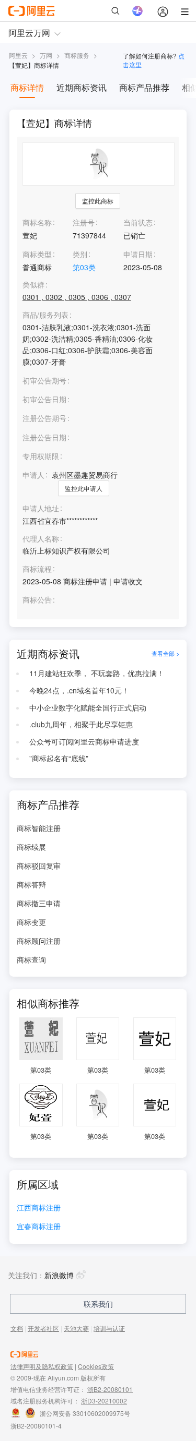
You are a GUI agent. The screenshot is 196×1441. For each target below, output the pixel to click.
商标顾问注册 (39, 940)
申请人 (33, 475)
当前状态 (138, 222)
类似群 (33, 285)
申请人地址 (40, 508)
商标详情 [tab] (27, 87)
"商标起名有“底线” (58, 758)
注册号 (84, 222)
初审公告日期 (44, 399)
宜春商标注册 (39, 1227)
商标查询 (31, 959)
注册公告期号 (44, 418)
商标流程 (37, 569)
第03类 (84, 267)
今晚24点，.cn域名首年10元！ (79, 690)
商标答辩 (31, 884)
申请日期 (138, 254)
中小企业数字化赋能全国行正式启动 (87, 707)
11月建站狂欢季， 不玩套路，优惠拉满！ (96, 673)
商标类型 (37, 254)
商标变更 (31, 922)
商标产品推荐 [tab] (144, 87)
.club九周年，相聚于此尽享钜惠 (81, 724)
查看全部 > (165, 653)
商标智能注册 (39, 828)
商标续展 (31, 847)
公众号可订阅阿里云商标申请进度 (84, 741)
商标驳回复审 (39, 865)
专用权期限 (40, 456)
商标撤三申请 (39, 903)
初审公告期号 (44, 380)
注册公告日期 (44, 437)
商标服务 (76, 55)
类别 (80, 254)
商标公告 (37, 600)
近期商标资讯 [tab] (81, 87)
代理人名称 (40, 539)
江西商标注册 (39, 1208)
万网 (46, 55)
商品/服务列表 (45, 315)
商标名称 (37, 222)
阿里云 (18, 55)
